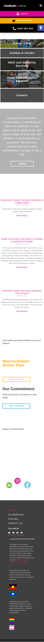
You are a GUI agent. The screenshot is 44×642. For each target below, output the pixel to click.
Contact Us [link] (15, 523)
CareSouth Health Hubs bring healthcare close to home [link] (22, 292)
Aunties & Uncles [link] (22, 52)
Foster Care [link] (22, 43)
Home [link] (11, 510)
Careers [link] (22, 95)
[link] (41, 28)
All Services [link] (16, 515)
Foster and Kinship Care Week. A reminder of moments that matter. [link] (22, 240)
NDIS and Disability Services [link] (22, 64)
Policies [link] (13, 519)
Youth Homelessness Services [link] (22, 79)
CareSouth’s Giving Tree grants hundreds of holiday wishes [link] (22, 201)
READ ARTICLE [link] (22, 216)
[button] (41, 5)
